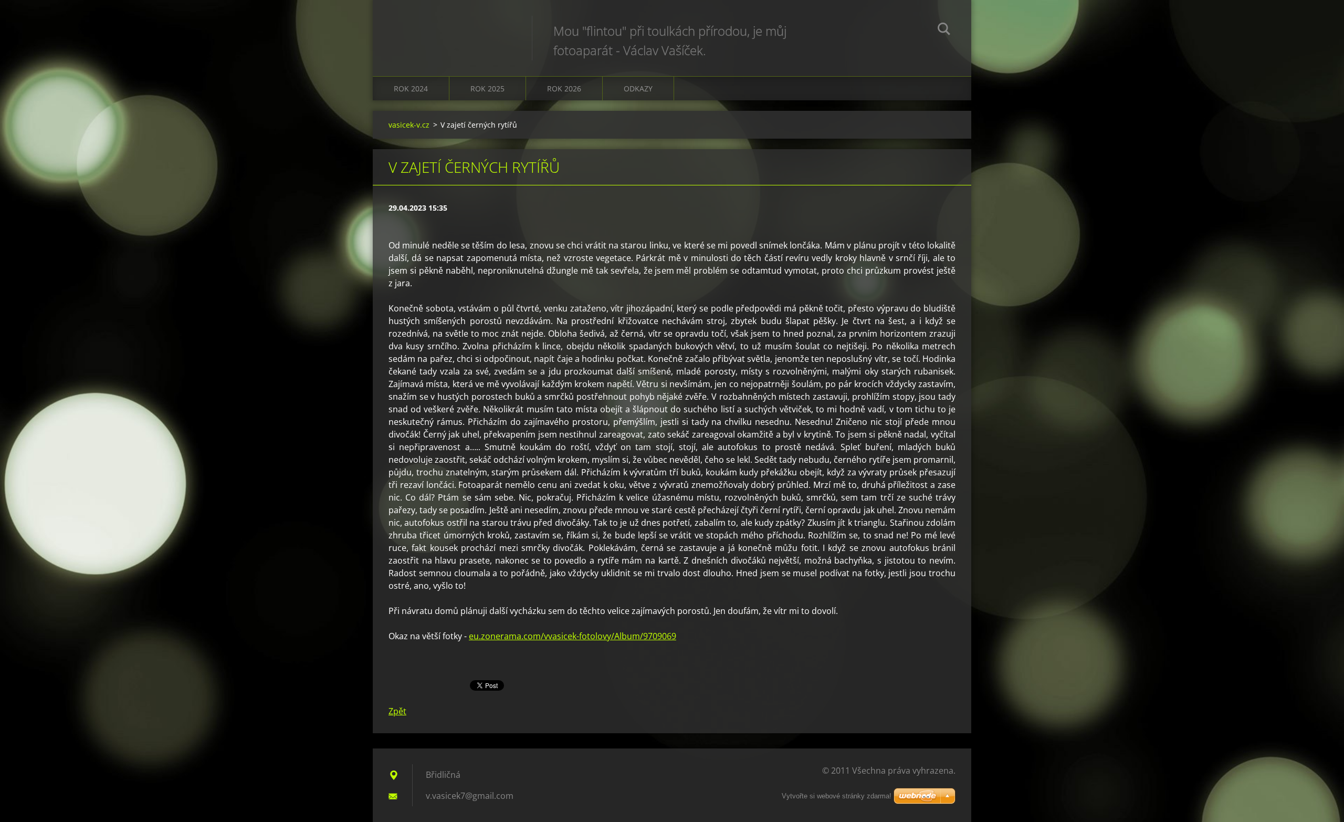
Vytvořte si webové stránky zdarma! (836, 796)
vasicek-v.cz (408, 125)
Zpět (397, 711)
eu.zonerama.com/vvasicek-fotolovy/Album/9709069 (572, 636)
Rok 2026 (564, 88)
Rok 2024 (411, 88)
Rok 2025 (487, 88)
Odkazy (638, 88)
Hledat (944, 30)
